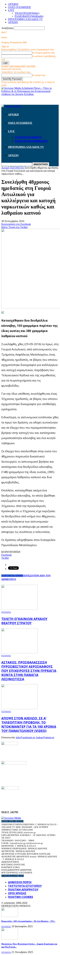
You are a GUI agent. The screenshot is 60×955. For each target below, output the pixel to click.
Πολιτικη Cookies (20, 897)
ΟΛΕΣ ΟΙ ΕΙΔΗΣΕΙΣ (19, 7)
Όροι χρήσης (17, 893)
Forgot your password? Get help (18, 66)
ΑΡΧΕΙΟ (13, 22)
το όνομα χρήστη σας (43, 52)
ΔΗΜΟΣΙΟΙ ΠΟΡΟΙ (20, 882)
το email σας (38, 75)
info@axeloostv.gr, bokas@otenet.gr (35, 737)
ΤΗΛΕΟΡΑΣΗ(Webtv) (27, 13)
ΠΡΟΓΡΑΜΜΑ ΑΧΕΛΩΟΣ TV (25, 19)
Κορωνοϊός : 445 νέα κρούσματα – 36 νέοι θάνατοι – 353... (28, 921)
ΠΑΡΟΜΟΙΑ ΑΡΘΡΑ (12, 575)
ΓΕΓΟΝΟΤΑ (6, 612)
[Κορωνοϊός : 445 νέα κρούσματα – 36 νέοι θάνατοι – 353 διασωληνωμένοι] (9, 916)
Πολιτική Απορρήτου (23, 889)
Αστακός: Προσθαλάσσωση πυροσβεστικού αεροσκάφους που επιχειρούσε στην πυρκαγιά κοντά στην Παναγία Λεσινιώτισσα (28, 670)
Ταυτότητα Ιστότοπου (25, 886)
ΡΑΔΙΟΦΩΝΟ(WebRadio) (29, 16)
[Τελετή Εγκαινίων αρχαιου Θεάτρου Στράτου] (19, 608)
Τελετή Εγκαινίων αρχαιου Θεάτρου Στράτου (24, 621)
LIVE (11, 10)
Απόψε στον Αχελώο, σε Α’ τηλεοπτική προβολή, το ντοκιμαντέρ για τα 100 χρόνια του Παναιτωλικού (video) (28, 724)
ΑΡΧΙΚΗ (13, 4)
